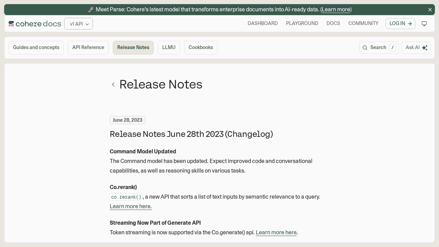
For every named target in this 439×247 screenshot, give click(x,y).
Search (382, 47)
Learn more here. (131, 206)
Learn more (336, 9)
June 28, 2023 (127, 120)
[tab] (36, 48)
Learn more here (276, 232)
